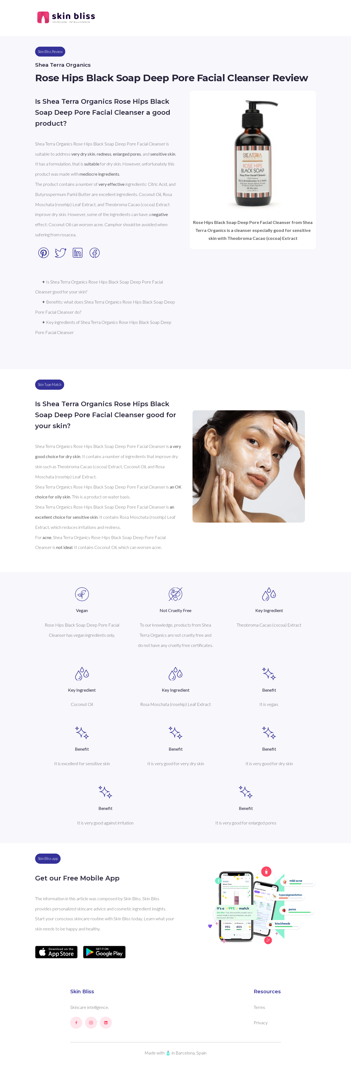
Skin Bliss (82, 992)
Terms (259, 1007)
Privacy (261, 1022)
